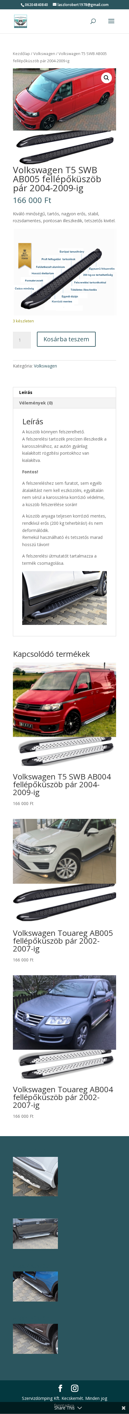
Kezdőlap (21, 53)
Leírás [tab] (25, 392)
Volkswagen (44, 53)
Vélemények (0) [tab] (36, 403)
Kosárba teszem (66, 339)
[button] (106, 77)
